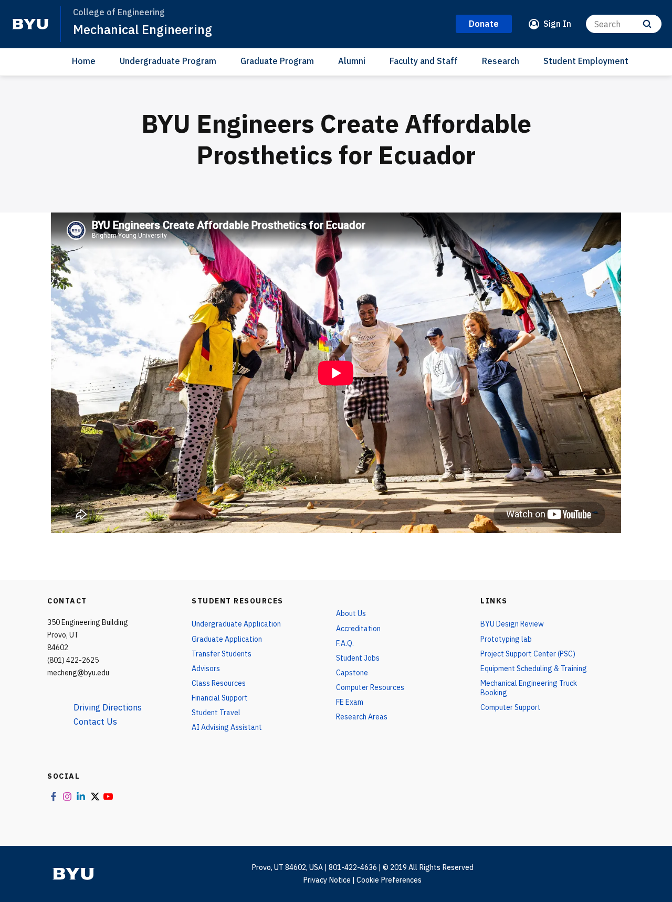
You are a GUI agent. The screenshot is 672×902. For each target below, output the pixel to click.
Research (500, 61)
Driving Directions (108, 707)
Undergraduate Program (168, 61)
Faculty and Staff (424, 61)
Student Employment (585, 61)
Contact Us (95, 721)
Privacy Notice (327, 880)
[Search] (647, 24)
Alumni (351, 61)
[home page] (30, 24)
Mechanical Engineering (142, 29)
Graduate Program (277, 61)
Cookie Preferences (389, 880)
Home (84, 61)
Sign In (557, 23)
